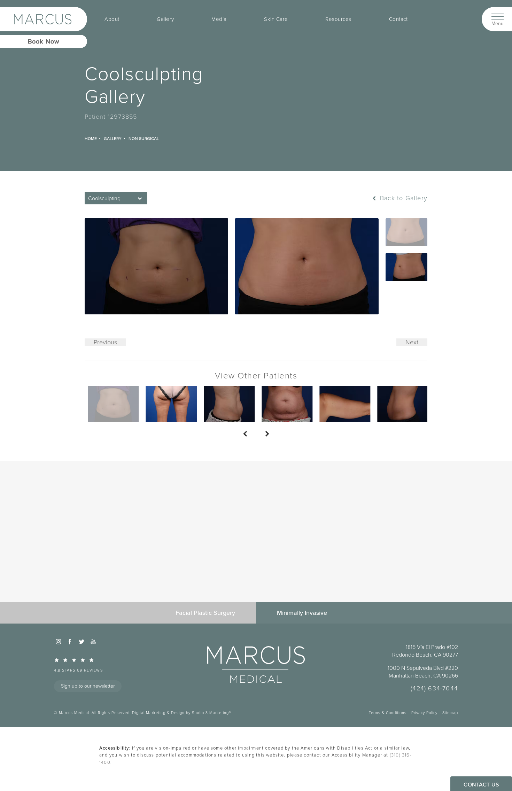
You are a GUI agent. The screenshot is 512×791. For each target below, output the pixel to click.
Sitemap (450, 712)
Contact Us (256, 582)
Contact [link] (398, 19)
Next (411, 342)
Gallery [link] (165, 19)
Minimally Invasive (302, 612)
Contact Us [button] (481, 784)
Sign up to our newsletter (88, 686)
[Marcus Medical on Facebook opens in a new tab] (69, 641)
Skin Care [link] (276, 19)
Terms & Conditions (387, 712)
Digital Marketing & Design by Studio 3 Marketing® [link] (181, 712)
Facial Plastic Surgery (205, 612)
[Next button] (267, 434)
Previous (105, 342)
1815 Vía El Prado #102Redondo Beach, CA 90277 (425, 651)
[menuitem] (112, 19)
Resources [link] (338, 19)
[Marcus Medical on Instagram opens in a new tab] (58, 641)
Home (91, 138)
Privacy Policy (424, 712)
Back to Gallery (402, 198)
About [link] (111, 19)
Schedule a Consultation (256, 561)
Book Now (44, 41)
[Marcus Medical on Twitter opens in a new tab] (81, 641)
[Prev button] (244, 434)
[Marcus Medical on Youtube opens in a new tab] (93, 641)
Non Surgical (144, 138)
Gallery (113, 138)
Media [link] (219, 19)
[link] (97, 665)
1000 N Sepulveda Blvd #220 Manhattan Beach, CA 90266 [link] (423, 672)
